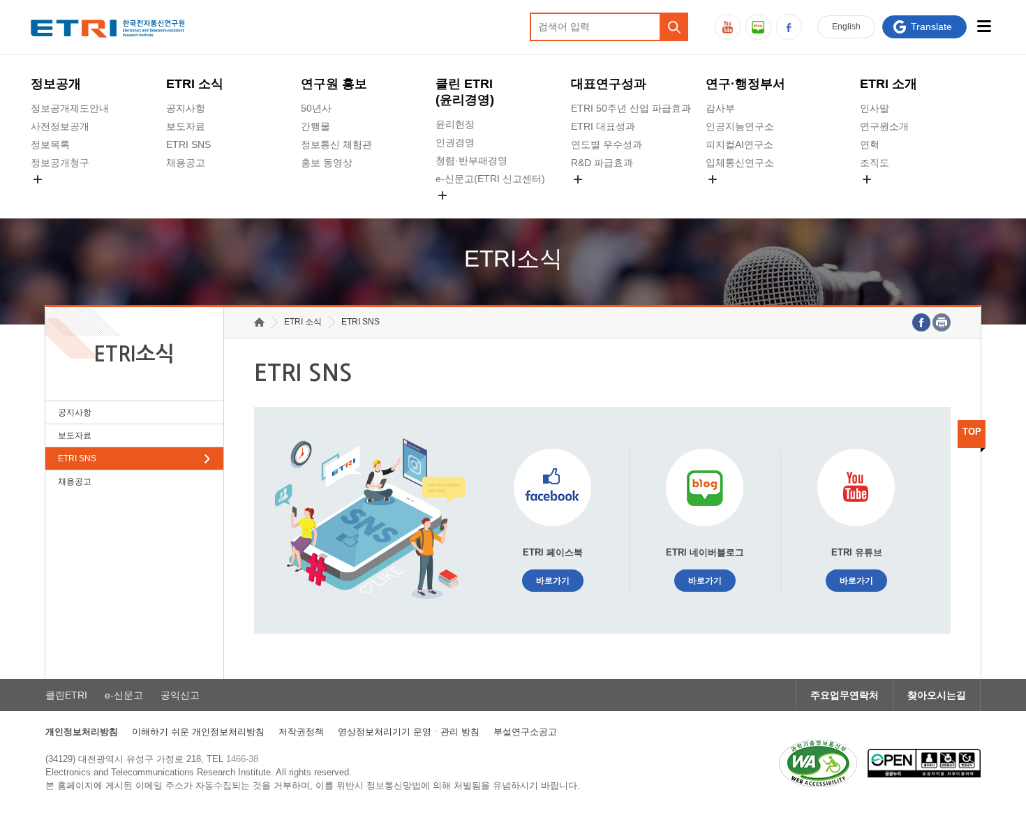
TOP (971, 431)
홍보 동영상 (326, 162)
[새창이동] (818, 763)
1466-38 (242, 759)
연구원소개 (884, 126)
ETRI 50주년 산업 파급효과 (631, 108)
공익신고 (455, 211)
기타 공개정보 (890, 195)
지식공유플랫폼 (605, 195)
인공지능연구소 (740, 126)
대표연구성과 (608, 84)
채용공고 (185, 162)
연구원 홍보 (334, 84)
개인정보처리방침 (81, 731)
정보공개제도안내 (70, 108)
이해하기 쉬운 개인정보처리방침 (198, 731)
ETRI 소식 (194, 84)
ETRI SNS (188, 144)
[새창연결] (921, 322)
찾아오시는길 (936, 695)
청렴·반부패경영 (471, 160)
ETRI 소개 (888, 84)
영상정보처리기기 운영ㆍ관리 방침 (408, 731)
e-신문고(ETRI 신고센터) (490, 178)
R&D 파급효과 (602, 162)
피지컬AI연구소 (739, 144)
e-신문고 (124, 695)
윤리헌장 (455, 124)
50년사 (316, 108)
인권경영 (455, 142)
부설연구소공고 (525, 731)
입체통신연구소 (740, 162)
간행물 (315, 126)
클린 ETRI (465, 92)
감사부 (720, 108)
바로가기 (553, 580)
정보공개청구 (60, 162)
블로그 (758, 27)
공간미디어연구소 (745, 195)
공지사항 (185, 108)
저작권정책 (301, 731)
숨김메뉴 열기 (38, 179)
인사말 (874, 108)
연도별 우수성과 (606, 144)
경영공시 (50, 195)
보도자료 (185, 126)
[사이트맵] (984, 26)
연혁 (869, 144)
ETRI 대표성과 (603, 126)
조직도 (874, 162)
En (846, 26)
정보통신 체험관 (336, 144)
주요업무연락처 (844, 695)
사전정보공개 (60, 126)
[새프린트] (941, 322)
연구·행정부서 (745, 84)
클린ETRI (66, 695)
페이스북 (789, 27)
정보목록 (50, 144)
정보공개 (56, 84)
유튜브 (728, 27)
